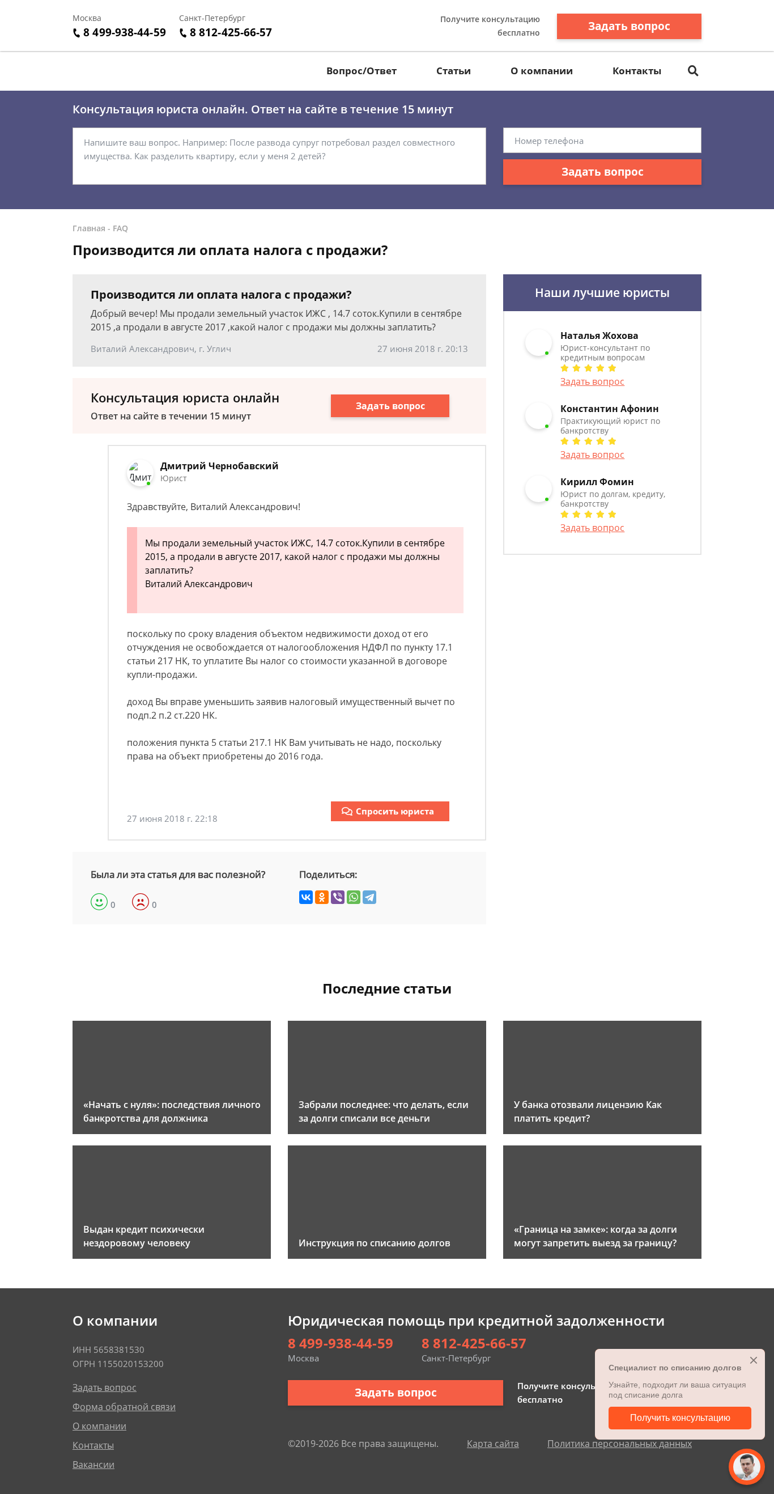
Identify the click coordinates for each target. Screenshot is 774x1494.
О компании (542, 70)
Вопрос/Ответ (361, 70)
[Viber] (338, 897)
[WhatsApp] (353, 897)
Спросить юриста (395, 811)
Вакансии (93, 1464)
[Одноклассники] (322, 897)
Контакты (637, 70)
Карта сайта (493, 1443)
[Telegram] (369, 897)
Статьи (453, 70)
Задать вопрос (629, 26)
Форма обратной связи (124, 1406)
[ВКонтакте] (306, 897)
